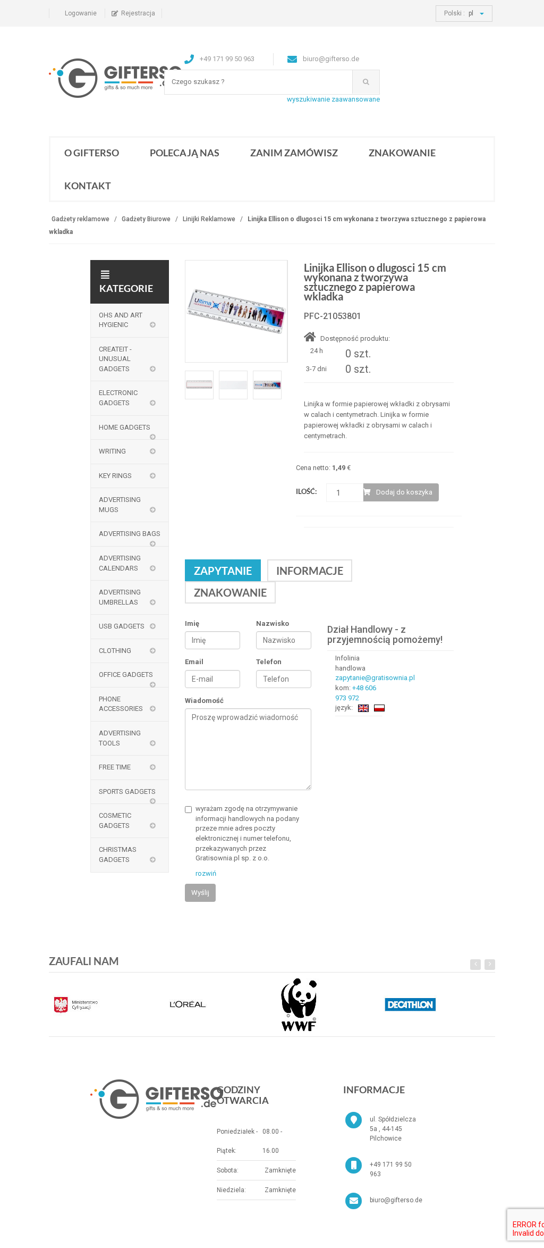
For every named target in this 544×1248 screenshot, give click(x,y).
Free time (115, 767)
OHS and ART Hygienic (120, 320)
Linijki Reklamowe (209, 219)
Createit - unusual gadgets (115, 359)
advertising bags (129, 534)
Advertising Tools (120, 738)
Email (194, 662)
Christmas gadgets (118, 854)
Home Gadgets (124, 427)
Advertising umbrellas (120, 597)
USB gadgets (121, 626)
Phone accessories (121, 704)
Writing (112, 451)
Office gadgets (126, 675)
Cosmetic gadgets (115, 820)
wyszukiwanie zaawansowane (333, 99)
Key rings (115, 476)
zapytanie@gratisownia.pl (375, 678)
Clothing (115, 651)
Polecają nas (184, 152)
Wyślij (200, 893)
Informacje (309, 570)
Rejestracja (138, 13)
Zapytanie (223, 570)
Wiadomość (204, 701)
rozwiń (206, 873)
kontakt (87, 185)
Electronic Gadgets (118, 398)
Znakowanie (402, 152)
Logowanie (81, 13)
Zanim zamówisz (294, 152)
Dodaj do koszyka (404, 492)
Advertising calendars (120, 563)
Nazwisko (272, 623)
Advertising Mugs (120, 505)
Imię (192, 623)
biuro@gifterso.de (396, 1200)
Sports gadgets (127, 791)
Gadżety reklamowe (80, 219)
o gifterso (91, 152)
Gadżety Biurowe (146, 219)
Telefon (269, 662)
